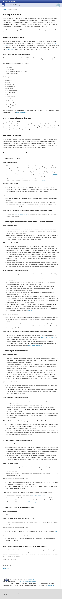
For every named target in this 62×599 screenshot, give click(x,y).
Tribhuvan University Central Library (27, 581)
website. (30, 310)
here (55, 531)
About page (51, 585)
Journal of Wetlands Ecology (13, 5)
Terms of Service (9, 49)
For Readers (6, 568)
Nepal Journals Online (10, 1)
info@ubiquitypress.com (22, 112)
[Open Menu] (3, 4)
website (55, 174)
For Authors (6, 571)
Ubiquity (31, 579)
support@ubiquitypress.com (48, 337)
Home (4, 9)
